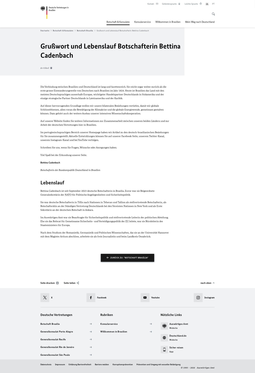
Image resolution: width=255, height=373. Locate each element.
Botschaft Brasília (85, 30)
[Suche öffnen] (212, 12)
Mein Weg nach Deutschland (200, 21)
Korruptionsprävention (123, 364)
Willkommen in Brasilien (167, 21)
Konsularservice (142, 21)
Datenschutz (45, 364)
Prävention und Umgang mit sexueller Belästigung (158, 364)
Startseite (44, 30)
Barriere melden (102, 364)
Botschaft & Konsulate (118, 22)
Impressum (60, 364)
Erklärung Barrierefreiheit (80, 364)
